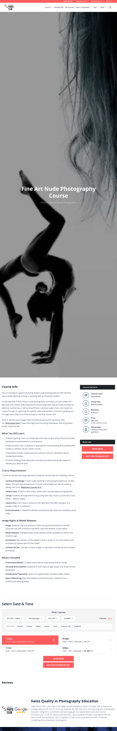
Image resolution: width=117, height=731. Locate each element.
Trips (95, 7)
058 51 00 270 (67, 1)
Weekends (77, 626)
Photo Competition (82, 7)
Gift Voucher (69, 7)
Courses (48, 7)
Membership (59, 7)
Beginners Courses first (31, 487)
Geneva (46, 626)
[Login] (110, 7)
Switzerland (82, 1)
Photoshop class (12, 423)
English (38, 626)
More (102, 7)
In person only (65, 626)
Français (29, 626)
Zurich (55, 626)
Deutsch (20, 626)
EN (109, 1)
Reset (110, 618)
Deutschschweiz (96, 1)
